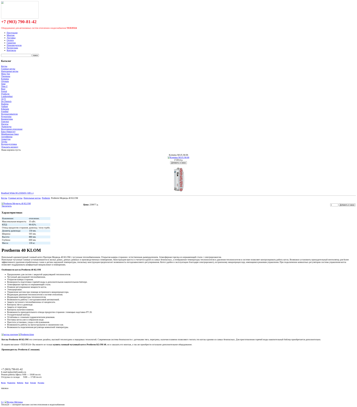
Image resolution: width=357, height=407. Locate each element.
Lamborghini (7, 96)
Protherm (5, 94)
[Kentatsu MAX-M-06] (178, 157)
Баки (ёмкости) (8, 131)
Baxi (3, 89)
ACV (3, 99)
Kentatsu (5, 79)
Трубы (4, 141)
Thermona (5, 76)
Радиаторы (6, 116)
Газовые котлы (8, 69)
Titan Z (4, 86)
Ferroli (4, 91)
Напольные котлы (9, 71)
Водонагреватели (9, 114)
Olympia (5, 81)
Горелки (5, 121)
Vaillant (4, 106)
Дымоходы (6, 126)
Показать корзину (9, 147)
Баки (26, 383)
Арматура (5, 139)
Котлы (4, 66)
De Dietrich (6, 101)
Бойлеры (20, 383)
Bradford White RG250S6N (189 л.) (17, 193)
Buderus (5, 104)
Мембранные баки (10, 134)
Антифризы (6, 136)
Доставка (41, 383)
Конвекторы (7, 119)
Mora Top (5, 74)
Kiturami (5, 109)
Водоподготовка (9, 144)
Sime (3, 84)
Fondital (4, 111)
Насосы (4, 124)
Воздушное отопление (11, 129)
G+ (2, 402)
